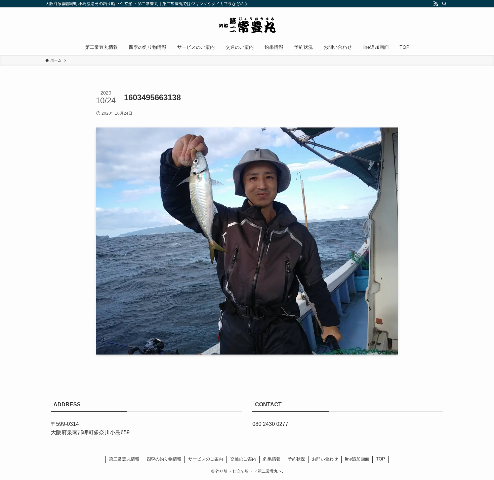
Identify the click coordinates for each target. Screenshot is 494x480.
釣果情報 (272, 458)
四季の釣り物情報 (164, 458)
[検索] (444, 3)
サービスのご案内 (205, 458)
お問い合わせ (325, 458)
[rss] (435, 3)
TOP (380, 458)
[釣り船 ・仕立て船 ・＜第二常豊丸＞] (247, 24)
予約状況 (296, 458)
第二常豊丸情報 (124, 458)
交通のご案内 (243, 458)
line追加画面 (357, 458)
